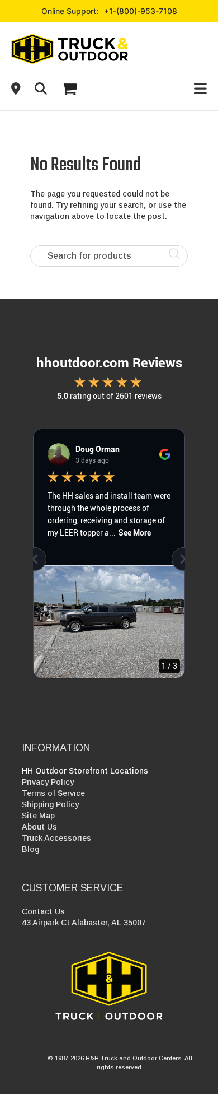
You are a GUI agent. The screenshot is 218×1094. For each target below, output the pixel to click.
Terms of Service (53, 793)
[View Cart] (69, 89)
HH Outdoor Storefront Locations (85, 770)
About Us (39, 826)
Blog (30, 849)
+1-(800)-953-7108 (140, 11)
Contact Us (43, 911)
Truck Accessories (56, 838)
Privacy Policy (48, 782)
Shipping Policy (50, 804)
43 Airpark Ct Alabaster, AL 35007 (84, 922)
